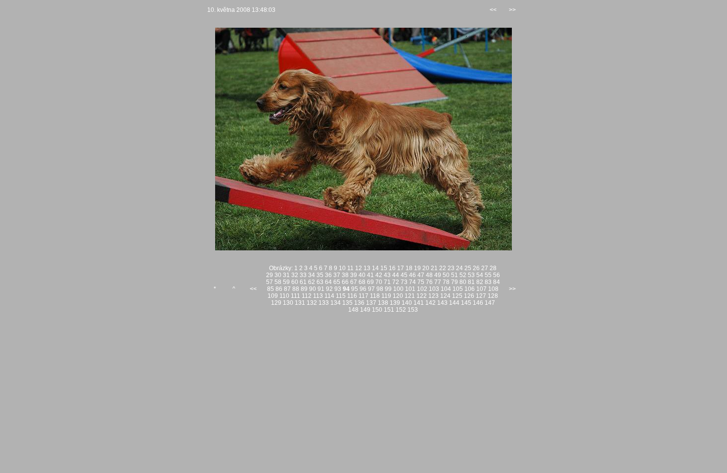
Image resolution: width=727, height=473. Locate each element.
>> (512, 9)
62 (311, 282)
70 (378, 282)
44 (395, 275)
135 (347, 302)
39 (353, 275)
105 (458, 288)
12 (358, 268)
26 (476, 268)
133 (323, 302)
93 (337, 288)
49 (437, 275)
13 (367, 268)
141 (418, 302)
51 (454, 275)
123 (433, 295)
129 (276, 302)
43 (387, 275)
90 (312, 288)
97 (371, 288)
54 (479, 275)
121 (410, 295)
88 (295, 288)
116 (352, 295)
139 (395, 302)
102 (422, 288)
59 (286, 282)
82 (479, 282)
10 (342, 268)
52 (462, 275)
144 (454, 302)
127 (481, 295)
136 (359, 302)
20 (425, 268)
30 (277, 275)
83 (488, 282)
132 (312, 302)
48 (429, 275)
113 (318, 295)
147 (490, 302)
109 (273, 295)
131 (300, 302)
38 (345, 275)
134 (335, 302)
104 (446, 288)
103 (434, 288)
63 (320, 282)
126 (469, 295)
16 (392, 268)
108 (493, 288)
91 (321, 288)
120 (398, 295)
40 (362, 275)
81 (471, 282)
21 (434, 268)
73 (404, 282)
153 (413, 309)
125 (457, 295)
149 (365, 309)
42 (378, 275)
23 (451, 268)
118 (375, 295)
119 (386, 295)
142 (430, 302)
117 (363, 295)
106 (469, 288)
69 (370, 282)
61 (303, 282)
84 (496, 282)
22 (442, 268)
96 (363, 288)
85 (270, 288)
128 (493, 295)
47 (420, 275)
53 (471, 275)
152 (401, 309)
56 (496, 275)
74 (412, 282)
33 (303, 275)
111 (295, 295)
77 (437, 282)
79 (454, 282)
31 (286, 275)
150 (377, 309)
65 (336, 282)
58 (277, 282)
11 (350, 268)
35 (320, 275)
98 (379, 288)
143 (442, 302)
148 (353, 309)
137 (371, 302)
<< (493, 9)
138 (383, 302)
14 (375, 268)
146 (478, 302)
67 (353, 282)
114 (329, 295)
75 (420, 282)
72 (395, 282)
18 (409, 268)
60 (294, 282)
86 (278, 288)
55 (488, 275)
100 (398, 288)
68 (362, 282)
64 (328, 282)
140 (407, 302)
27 (484, 268)
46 (412, 275)
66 (345, 282)
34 (311, 275)
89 (304, 288)
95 (354, 288)
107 (481, 288)
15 (383, 268)
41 (370, 275)
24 (459, 268)
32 (294, 275)
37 (336, 275)
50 (446, 275)
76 (429, 282)
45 (404, 275)
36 (328, 275)
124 (445, 295)
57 (269, 282)
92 (329, 288)
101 (410, 288)
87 (287, 288)
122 (421, 295)
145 (466, 302)
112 (307, 295)
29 (269, 275)
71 (387, 282)
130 (288, 302)
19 (417, 268)
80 (462, 282)
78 (446, 282)
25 (467, 268)
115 (341, 295)
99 (388, 288)
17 (400, 268)
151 (389, 309)
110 (284, 295)
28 (493, 268)
